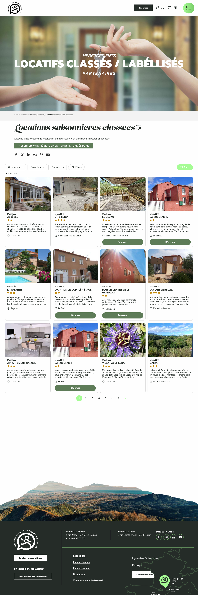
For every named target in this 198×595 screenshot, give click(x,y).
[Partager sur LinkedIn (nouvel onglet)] (28, 155)
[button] (175, 8)
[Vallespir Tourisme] (15, 8)
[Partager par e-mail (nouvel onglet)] (48, 155)
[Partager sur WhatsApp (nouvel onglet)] (35, 155)
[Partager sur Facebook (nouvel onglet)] (16, 155)
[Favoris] (169, 8)
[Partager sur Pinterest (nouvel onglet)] (41, 155)
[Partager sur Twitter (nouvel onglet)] (22, 155)
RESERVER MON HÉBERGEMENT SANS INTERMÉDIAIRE (54, 145)
